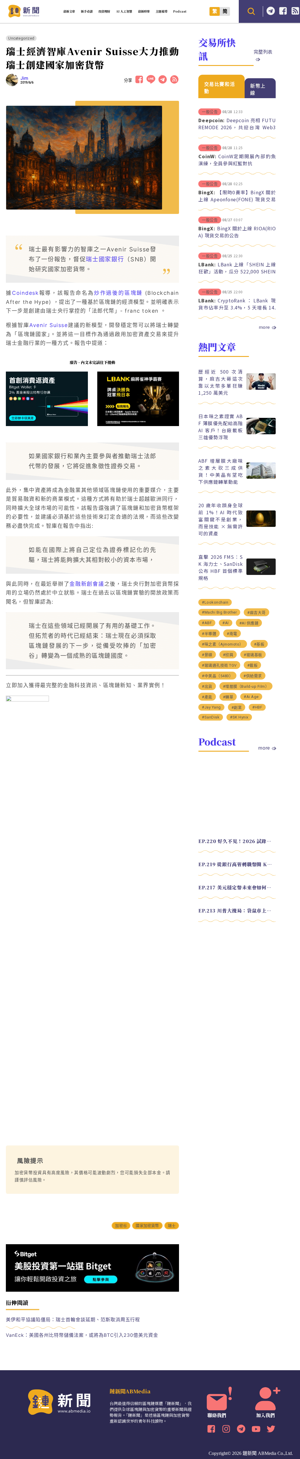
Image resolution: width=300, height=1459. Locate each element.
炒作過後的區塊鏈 (118, 293)
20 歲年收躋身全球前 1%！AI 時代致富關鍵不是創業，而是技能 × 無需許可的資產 (220, 519)
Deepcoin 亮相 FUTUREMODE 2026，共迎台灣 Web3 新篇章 (237, 127)
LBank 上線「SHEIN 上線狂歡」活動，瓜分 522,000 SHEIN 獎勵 (237, 271)
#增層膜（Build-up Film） (246, 686)
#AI (225, 623)
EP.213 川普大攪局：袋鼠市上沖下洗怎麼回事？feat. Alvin (237, 910)
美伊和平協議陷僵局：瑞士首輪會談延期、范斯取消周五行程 (73, 1319)
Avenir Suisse (48, 325)
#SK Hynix (239, 717)
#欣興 (228, 655)
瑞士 (171, 1225)
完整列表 (263, 51)
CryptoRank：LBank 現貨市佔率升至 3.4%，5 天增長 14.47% (237, 307)
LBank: (207, 264)
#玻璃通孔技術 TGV (219, 665)
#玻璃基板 (253, 655)
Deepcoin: (211, 120)
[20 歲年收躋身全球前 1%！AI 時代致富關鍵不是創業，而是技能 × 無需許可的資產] (261, 525)
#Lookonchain (215, 602)
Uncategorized (21, 38)
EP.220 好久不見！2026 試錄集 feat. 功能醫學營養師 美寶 (237, 841)
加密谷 (121, 1225)
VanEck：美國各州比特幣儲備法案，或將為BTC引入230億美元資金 (82, 1335)
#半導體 (209, 633)
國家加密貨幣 (147, 1225)
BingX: (206, 192)
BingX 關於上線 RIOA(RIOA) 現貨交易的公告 (237, 232)
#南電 (232, 633)
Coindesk (25, 293)
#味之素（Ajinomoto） (222, 644)
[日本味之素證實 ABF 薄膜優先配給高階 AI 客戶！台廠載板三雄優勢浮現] (261, 432)
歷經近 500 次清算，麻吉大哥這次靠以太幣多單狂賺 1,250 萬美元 (220, 382)
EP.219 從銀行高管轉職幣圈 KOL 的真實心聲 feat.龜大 (237, 864)
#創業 (236, 707)
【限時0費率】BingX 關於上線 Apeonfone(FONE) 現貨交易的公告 (237, 199)
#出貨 (207, 686)
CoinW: (207, 156)
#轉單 (228, 697)
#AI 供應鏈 (249, 623)
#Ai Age (251, 696)
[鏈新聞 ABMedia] (23, 15)
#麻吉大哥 (256, 612)
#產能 (207, 697)
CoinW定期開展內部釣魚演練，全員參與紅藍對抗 (237, 160)
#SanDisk (210, 717)
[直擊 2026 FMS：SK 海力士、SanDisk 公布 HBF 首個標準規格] (261, 573)
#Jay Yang (211, 707)
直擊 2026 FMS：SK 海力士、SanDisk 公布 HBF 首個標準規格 (220, 567)
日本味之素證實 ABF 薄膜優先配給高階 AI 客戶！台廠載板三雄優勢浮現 (220, 427)
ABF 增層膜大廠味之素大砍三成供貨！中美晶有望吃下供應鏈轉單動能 (220, 471)
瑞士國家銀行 (105, 259)
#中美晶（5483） (217, 676)
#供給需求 (252, 676)
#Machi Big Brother (219, 612)
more (264, 327)
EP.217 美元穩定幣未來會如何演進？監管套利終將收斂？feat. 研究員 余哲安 (237, 887)
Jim (24, 78)
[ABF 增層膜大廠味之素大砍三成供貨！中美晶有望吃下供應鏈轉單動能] (261, 477)
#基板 (259, 644)
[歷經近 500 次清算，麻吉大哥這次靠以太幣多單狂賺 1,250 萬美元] (261, 388)
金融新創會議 (86, 584)
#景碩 (207, 655)
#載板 (252, 665)
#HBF (257, 707)
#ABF (207, 623)
